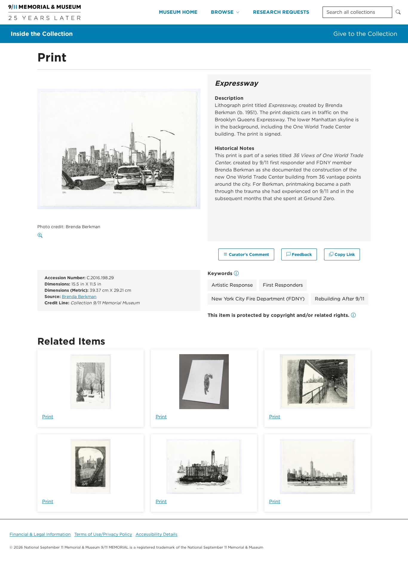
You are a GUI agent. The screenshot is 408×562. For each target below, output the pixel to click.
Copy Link (344, 254)
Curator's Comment (248, 254)
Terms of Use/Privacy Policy (103, 534)
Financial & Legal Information (40, 534)
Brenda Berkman (79, 296)
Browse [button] (222, 12)
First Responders (283, 285)
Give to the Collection (365, 33)
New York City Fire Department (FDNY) (258, 299)
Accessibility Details (156, 534)
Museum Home (178, 12)
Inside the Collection (42, 33)
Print (47, 417)
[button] (353, 315)
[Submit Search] (398, 12)
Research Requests (281, 12)
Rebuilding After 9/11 (339, 299)
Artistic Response (232, 285)
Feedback (301, 254)
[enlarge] (41, 235)
